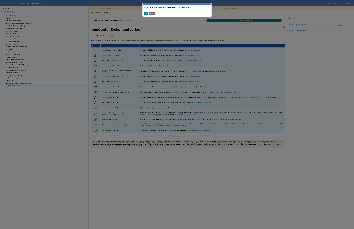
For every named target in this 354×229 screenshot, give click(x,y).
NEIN (152, 13)
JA (146, 13)
